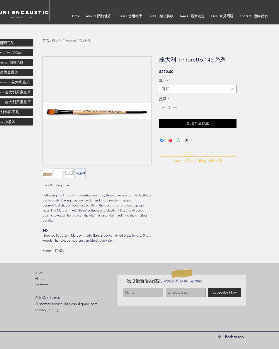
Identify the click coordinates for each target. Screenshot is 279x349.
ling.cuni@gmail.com (80, 304)
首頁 (46, 40)
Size (163, 80)
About (40, 278)
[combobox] (197, 89)
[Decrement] (163, 107)
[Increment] (175, 107)
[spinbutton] (169, 107)
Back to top (234, 337)
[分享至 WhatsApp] (178, 140)
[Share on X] (186, 140)
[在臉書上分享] (162, 140)
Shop (39, 272)
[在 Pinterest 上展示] (170, 140)
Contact (41, 285)
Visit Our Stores (48, 297)
